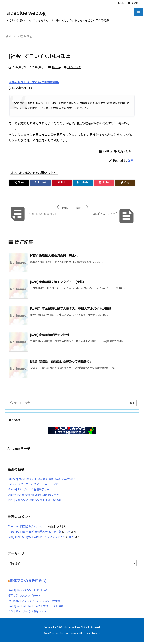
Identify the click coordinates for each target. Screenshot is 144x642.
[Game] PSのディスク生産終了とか (29, 489)
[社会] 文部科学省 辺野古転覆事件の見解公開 (34, 500)
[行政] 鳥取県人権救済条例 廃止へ (54, 255)
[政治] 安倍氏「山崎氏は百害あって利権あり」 (61, 361)
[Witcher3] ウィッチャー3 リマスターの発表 (34, 601)
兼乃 (131, 160)
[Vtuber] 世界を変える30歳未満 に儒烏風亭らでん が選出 (41, 479)
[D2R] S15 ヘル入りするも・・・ (27, 611)
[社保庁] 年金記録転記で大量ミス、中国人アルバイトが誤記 (70, 308)
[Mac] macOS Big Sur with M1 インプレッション (36, 537)
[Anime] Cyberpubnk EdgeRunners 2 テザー (35, 494)
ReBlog (28, 36)
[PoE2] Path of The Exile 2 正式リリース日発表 (36, 606)
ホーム (12, 36)
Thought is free (91, 632)
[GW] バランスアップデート (24, 595)
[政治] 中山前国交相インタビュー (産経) (57, 281)
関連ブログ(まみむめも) (28, 580)
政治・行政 (74, 67)
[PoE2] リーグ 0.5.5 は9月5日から (27, 590)
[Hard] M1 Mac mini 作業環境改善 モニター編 (35, 531)
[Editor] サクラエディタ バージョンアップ (33, 484)
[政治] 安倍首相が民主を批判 (49, 334)
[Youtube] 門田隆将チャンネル (26, 526)
